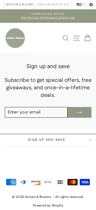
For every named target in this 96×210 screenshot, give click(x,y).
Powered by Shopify (48, 205)
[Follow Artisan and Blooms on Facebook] (91, 4)
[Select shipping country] (81, 4)
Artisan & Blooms (19, 4)
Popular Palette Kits (53, 4)
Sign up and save (46, 140)
